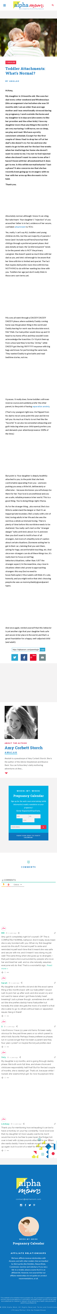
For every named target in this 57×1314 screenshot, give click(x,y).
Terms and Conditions (47, 1307)
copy (42, 650)
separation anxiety (40, 406)
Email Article (42, 657)
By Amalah (12, 81)
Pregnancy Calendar (28, 1243)
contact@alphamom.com (28, 1199)
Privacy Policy (18, 1310)
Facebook (24, 657)
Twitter (14, 657)
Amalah (11, 752)
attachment (20, 226)
